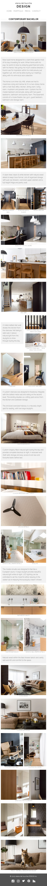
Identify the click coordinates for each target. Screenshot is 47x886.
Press (27, 11)
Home (9, 11)
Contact (36, 11)
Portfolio (18, 11)
